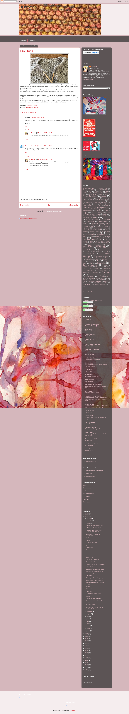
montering (102, 244)
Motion (107, 244)
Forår (104, 214)
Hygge (90, 229)
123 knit (85, 485)
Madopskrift (105, 242)
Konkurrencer (98, 236)
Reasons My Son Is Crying (93, 396)
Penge (89, 257)
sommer (105, 265)
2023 (95, 192)
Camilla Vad (85, 201)
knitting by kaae (89, 404)
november (89, 521)
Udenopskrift (94, 279)
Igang (102, 231)
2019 (101, 191)
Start (49, 205)
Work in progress (100, 284)
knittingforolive (100, 234)
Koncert (91, 236)
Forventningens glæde (92, 214)
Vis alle (108, 453)
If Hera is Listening (90, 331)
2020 (106, 191)
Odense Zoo (89, 589)
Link (100, 239)
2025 (106, 192)
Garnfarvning (90, 221)
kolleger (85, 236)
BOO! (87, 552)
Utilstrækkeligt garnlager (94, 281)
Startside (23, 40)
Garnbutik (107, 219)
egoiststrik (86, 207)
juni (88, 618)
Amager (106, 194)
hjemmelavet (97, 228)
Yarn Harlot (88, 329)
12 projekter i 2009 (88, 188)
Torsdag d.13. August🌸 (91, 326)
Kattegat (87, 321)
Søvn (103, 276)
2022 (90, 192)
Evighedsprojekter (88, 210)
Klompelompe (91, 234)
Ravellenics (89, 259)
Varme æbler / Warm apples (93, 593)
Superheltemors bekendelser (93, 384)
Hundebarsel (88, 412)
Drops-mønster (87, 205)
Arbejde (103, 196)
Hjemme (86, 228)
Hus (84, 229)
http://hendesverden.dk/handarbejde (93, 470)
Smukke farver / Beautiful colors (95, 569)
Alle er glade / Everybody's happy (95, 578)
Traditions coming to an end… (92, 392)
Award (92, 198)
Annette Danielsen (89, 196)
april (88, 623)
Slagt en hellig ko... (91, 334)
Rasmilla (107, 258)
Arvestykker (85, 198)
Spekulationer (87, 267)
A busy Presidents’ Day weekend (93, 429)
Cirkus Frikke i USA (91, 427)
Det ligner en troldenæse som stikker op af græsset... (94, 531)
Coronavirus (101, 201)
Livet (106, 239)
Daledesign (97, 202)
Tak (85, 278)
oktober (89, 523)
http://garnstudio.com (89, 476)
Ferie (85, 212)
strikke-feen (88, 449)
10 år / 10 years (90, 604)
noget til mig (107, 250)
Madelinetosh (97, 242)
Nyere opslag (24, 205)
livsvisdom (85, 241)
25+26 (88, 586)
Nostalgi (100, 251)
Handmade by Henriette (92, 349)
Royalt (98, 261)
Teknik (102, 278)
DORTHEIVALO (89, 369)
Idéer (97, 231)
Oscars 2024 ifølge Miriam (91, 376)
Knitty (107, 234)
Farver (106, 210)
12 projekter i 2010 (102, 188)
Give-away (100, 223)
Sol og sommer (90, 265)
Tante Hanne (86, 502)
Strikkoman (28, 7)
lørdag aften (88, 424)
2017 (90, 191)
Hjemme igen (88, 371)
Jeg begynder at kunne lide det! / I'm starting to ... (95, 572)
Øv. (109, 284)
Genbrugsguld (89, 415)
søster (99, 276)
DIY (107, 204)
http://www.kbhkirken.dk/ (90, 461)
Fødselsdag (107, 218)
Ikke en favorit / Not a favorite (94, 525)
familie (98, 210)
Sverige (99, 274)
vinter (105, 283)
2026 (84, 194)
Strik (96, 268)
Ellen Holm (85, 209)
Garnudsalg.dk (103, 221)
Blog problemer (89, 445)
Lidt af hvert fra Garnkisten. (93, 444)
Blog (91, 199)
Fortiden (108, 212)
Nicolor (100, 250)
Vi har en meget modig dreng (92, 359)
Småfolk (36, 107)
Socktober (89, 538)
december (89, 518)
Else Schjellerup (95, 209)
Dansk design (87, 204)
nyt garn (106, 251)
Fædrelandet (104, 215)
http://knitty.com (87, 473)
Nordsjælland (87, 251)
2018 (95, 191)
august (89, 614)
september (90, 611)
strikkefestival (90, 270)
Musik (84, 246)
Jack (95, 233)
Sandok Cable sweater (89, 304)
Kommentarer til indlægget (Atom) (53, 211)
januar (88, 631)
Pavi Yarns (86, 499)
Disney (102, 204)
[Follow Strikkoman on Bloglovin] (91, 53)
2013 (86, 660)
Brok (96, 199)
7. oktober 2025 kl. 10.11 (45, 146)
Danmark (104, 202)
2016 (84, 191)
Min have (89, 244)
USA (84, 281)
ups (107, 279)
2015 (106, 190)
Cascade (92, 201)
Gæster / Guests (90, 562)
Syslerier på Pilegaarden (92, 324)
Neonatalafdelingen (105, 247)
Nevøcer (89, 250)
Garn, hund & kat (90, 422)
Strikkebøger (106, 268)
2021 (84, 192)
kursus (93, 238)
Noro (93, 251)
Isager (85, 233)
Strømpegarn (95, 272)
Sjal (91, 263)
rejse (84, 261)
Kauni (84, 234)
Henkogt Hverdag (90, 358)
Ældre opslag (74, 205)
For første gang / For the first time (95, 564)
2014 (86, 657)
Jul (100, 233)
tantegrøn (91, 278)
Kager (106, 233)
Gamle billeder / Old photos (93, 598)
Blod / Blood (89, 557)
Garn (96, 219)
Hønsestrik (85, 231)
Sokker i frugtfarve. (90, 341)
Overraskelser (99, 256)
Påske (102, 257)
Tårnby (88, 596)
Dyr (99, 205)
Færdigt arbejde (90, 217)
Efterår (106, 205)
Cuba (108, 201)
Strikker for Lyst (89, 339)
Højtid (106, 229)
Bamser (106, 198)
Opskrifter (32, 40)
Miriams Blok (89, 374)
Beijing (85, 199)
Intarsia (107, 231)
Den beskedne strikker (91, 439)
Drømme (94, 205)
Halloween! (89, 575)
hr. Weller (85, 491)
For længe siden (100, 212)
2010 (101, 189)
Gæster (106, 226)
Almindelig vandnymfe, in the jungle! (92, 300)
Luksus (91, 241)
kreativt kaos (29, 107)
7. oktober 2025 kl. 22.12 (45, 133)
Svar (26, 126)
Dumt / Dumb (89, 547)
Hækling (98, 229)
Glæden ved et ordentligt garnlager (96, 224)
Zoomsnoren (89, 432)
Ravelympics (105, 259)
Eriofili (105, 209)
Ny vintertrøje (88, 440)
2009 (97, 189)
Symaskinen (90, 276)
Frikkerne (95, 215)
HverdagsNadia (89, 379)
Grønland (99, 226)
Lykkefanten (99, 241)
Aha (101, 194)
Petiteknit (95, 257)
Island (91, 233)
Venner (96, 283)
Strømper (106, 272)
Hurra (105, 228)
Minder (96, 244)
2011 (86, 665)
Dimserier (96, 204)
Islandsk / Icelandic (91, 542)
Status (108, 267)
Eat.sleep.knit (87, 488)
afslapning (92, 194)
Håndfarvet (92, 231)
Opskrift (92, 253)
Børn (106, 199)
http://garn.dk (86, 496)
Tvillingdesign (86, 279)
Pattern (106, 256)
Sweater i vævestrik (88, 308)
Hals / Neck (89, 591)
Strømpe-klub (86, 272)
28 (86, 545)
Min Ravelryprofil (87, 292)
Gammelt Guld (89, 219)
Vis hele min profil (88, 79)
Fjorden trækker (89, 336)
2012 (86, 662)
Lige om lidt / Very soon (92, 559)
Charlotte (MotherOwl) (31, 146)
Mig (84, 244)
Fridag (89, 215)
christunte (32, 133)
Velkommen (107, 281)
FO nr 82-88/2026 (89, 346)
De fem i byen (89, 363)
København (103, 238)
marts (88, 626)
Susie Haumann (91, 274)
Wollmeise (86, 284)
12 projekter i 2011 (88, 190)
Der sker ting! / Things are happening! (93, 534)
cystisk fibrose (89, 202)
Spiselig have (100, 267)
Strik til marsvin (89, 410)
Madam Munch (89, 354)
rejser (90, 261)
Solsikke (87, 351)
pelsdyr (84, 257)
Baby (98, 198)
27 (86, 554)
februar (89, 628)
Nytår (84, 253)
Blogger (73, 710)
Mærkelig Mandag (96, 246)
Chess (88, 540)
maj (88, 621)
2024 (101, 192)
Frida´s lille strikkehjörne (92, 344)
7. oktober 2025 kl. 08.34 (37, 117)
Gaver (85, 223)
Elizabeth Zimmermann (101, 207)
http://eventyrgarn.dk (88, 493)
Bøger (100, 199)
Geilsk (93, 223)
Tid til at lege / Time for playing (94, 580)
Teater (97, 278)
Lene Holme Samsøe (89, 239)
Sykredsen (107, 274)
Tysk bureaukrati (89, 381)
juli (87, 616)
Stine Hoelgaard (89, 268)
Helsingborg (89, 566)
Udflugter (101, 279)
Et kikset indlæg (89, 450)
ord (99, 253)
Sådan (108, 276)
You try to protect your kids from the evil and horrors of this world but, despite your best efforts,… (96, 399)
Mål (97, 247)
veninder (88, 282)
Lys (91, 242)
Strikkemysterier (102, 270)
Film (92, 212)
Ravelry (97, 259)
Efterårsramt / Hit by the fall (93, 527)
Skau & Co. (88, 319)
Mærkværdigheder (88, 248)
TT (107, 278)
